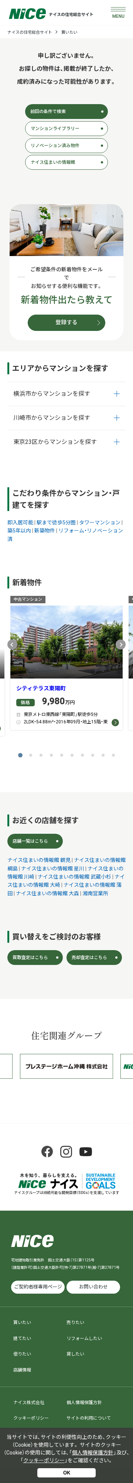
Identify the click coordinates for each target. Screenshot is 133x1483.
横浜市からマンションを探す (51, 393)
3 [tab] (41, 755)
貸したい (75, 1354)
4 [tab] (51, 755)
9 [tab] (103, 755)
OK (66, 1473)
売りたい (75, 1322)
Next (121, 644)
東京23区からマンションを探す (55, 441)
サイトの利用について (88, 1418)
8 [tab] (92, 755)
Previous (12, 644)
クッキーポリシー (31, 1418)
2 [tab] (30, 755)
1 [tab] (20, 755)
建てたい (22, 1338)
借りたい (22, 1354)
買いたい (69, 32)
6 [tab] (72, 755)
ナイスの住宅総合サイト (29, 32)
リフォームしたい (84, 1338)
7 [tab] (82, 755)
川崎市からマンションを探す (51, 417)
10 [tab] (113, 755)
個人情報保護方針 (84, 1402)
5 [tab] (61, 755)
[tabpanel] (66, 665)
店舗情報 (22, 1370)
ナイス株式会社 (28, 1402)
